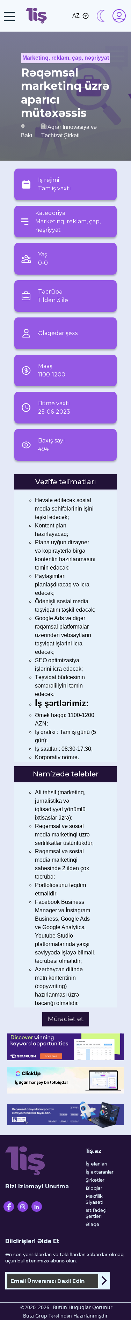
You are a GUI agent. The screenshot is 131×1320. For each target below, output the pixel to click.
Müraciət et (65, 1019)
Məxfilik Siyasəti (94, 1199)
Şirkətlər (95, 1180)
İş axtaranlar (100, 1172)
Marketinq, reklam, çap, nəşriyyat (65, 58)
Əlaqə (92, 1224)
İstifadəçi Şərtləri (96, 1213)
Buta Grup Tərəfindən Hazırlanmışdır (65, 1315)
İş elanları (96, 1164)
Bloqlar (94, 1188)
